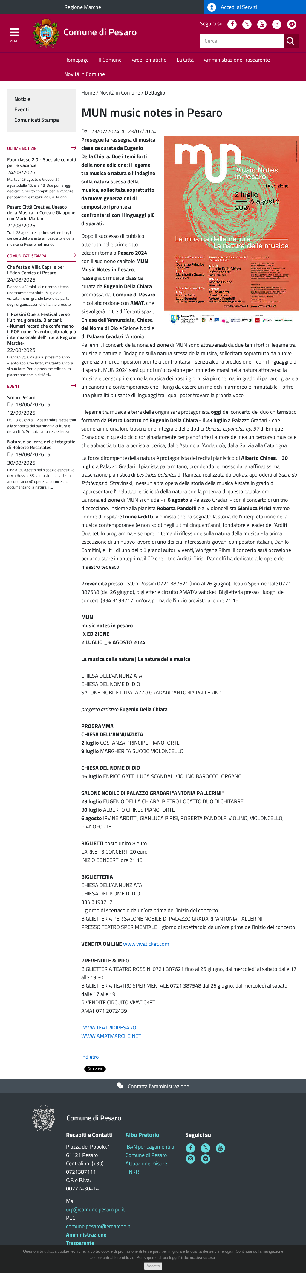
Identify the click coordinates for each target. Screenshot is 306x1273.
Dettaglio (155, 93)
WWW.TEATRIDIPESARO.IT (111, 1027)
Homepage (76, 60)
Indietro (90, 1057)
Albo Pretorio (142, 1134)
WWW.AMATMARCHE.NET (111, 1036)
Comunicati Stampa (36, 120)
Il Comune (110, 60)
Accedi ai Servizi (238, 7)
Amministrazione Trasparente (237, 60)
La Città (185, 60)
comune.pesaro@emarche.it (98, 1226)
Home (88, 93)
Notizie (22, 99)
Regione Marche (82, 7)
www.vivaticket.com (146, 944)
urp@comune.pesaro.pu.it (95, 1209)
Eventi (21, 109)
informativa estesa (198, 1257)
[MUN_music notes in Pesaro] (231, 231)
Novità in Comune (84, 74)
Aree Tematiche (149, 60)
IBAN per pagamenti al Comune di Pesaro (150, 1151)
